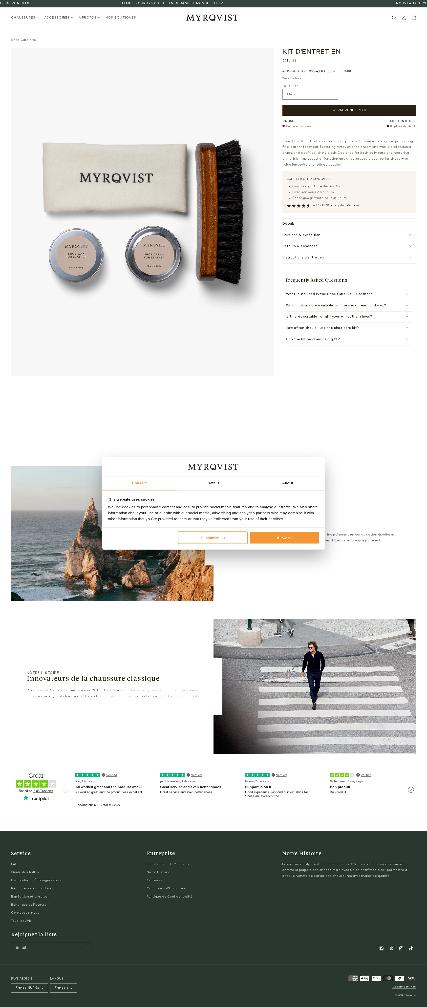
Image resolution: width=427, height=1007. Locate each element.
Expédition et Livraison (30, 897)
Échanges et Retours (28, 905)
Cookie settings (404, 986)
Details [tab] (214, 483)
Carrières (155, 880)
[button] (26, 17)
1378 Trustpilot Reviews (341, 206)
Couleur (290, 86)
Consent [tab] (139, 483)
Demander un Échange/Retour (36, 880)
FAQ (14, 864)
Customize (210, 538)
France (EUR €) (27, 988)
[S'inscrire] (86, 948)
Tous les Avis (21, 921)
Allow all (284, 538)
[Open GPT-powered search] (394, 18)
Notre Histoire (159, 872)
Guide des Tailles (25, 872)
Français (61, 988)
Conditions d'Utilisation (166, 889)
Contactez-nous (25, 913)
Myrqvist (410, 995)
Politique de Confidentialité (170, 897)
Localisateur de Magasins (168, 864)
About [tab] (287, 483)
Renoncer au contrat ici (31, 889)
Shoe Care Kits (23, 40)
